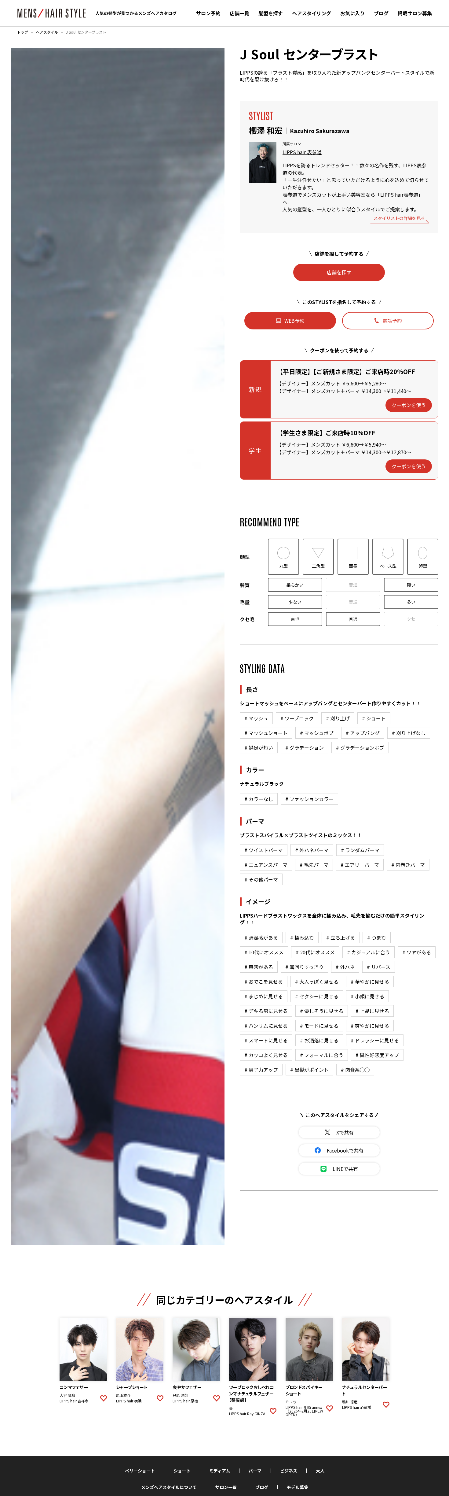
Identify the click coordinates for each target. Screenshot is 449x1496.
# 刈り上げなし (408, 733)
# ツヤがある (416, 952)
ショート (182, 1470)
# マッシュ (256, 718)
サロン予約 (208, 13)
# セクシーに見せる (316, 996)
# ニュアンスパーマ (265, 864)
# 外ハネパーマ (312, 850)
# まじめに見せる (263, 996)
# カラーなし (258, 799)
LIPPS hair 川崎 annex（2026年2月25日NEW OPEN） (304, 1410)
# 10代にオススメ (263, 952)
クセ (411, 619)
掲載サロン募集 (415, 13)
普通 (353, 584)
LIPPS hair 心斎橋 (356, 1407)
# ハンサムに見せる (266, 1025)
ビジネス (288, 1470)
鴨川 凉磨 (350, 1402)
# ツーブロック (297, 718)
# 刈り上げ (338, 718)
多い (411, 602)
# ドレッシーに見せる (375, 1040)
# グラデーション (304, 747)
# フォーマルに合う (321, 1055)
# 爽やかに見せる (370, 1025)
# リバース (378, 967)
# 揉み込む (302, 937)
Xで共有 (345, 1132)
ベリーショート (140, 1470)
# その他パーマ (261, 879)
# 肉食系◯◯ (355, 1069)
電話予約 (392, 320)
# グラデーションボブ (360, 747)
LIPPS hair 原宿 (185, 1401)
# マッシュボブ (317, 733)
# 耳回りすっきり (304, 967)
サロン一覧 (226, 1487)
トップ (22, 32)
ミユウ (291, 1402)
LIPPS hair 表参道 (302, 152)
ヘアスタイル (47, 32)
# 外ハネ (345, 967)
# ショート (374, 718)
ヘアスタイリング (311, 13)
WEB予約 (294, 320)
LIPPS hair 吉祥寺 (74, 1401)
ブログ (381, 13)
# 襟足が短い (258, 747)
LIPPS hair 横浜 (128, 1401)
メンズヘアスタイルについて (169, 1487)
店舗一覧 (239, 13)
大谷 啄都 (67, 1395)
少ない (295, 602)
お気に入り (352, 13)
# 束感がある (258, 967)
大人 (320, 1470)
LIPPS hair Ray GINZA (247, 1414)
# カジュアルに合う (368, 952)
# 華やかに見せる (370, 981)
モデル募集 (297, 1487)
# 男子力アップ (261, 1069)
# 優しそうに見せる (321, 1011)
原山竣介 (123, 1395)
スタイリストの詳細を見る (399, 218)
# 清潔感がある (261, 937)
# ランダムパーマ (360, 850)
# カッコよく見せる (266, 1055)
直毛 (295, 619)
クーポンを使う (409, 405)
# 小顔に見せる (367, 996)
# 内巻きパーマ (408, 864)
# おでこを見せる (263, 981)
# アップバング (363, 733)
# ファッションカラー (309, 799)
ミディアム (219, 1470)
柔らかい (295, 585)
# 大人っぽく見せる (316, 981)
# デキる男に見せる (266, 1011)
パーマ (255, 1470)
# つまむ (376, 937)
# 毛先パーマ (314, 864)
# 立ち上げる (340, 937)
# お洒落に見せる (319, 1040)
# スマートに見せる (266, 1040)
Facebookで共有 (345, 1150)
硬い (411, 585)
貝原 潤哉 (180, 1395)
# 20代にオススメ (315, 952)
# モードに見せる (319, 1025)
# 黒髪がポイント (309, 1069)
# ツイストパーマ (263, 850)
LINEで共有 (345, 1168)
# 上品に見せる (372, 1011)
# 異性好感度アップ (377, 1055)
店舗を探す (339, 272)
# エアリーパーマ (360, 864)
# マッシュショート (266, 733)
